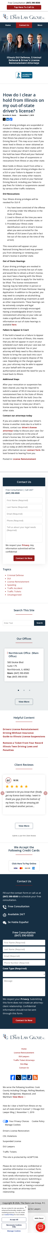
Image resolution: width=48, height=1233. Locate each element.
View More (24, 701)
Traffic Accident (14, 588)
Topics (7, 569)
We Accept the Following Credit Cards (24, 848)
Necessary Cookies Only (14, 1226)
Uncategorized (14, 594)
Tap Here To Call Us (24, 7)
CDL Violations (10, 1136)
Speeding (11, 585)
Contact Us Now (24, 558)
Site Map (24, 1064)
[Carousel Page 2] (24, 690)
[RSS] (35, 1077)
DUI (9, 578)
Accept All (14, 1220)
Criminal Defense (15, 575)
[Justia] (29, 1077)
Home (8, 25)
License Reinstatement (24, 459)
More (40, 25)
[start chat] (40, 1227)
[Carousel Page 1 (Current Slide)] (18, 690)
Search (40, 623)
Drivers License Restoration (16, 1130)
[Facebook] (12, 1077)
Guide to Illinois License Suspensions (24, 736)
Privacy (25, 545)
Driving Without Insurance (18, 732)
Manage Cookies (13, 1124)
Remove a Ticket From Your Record (23, 742)
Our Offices (24, 638)
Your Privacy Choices (19, 1121)
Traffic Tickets (14, 591)
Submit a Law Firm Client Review (24, 836)
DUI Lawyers (24, 1056)
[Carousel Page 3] (29, 690)
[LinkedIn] (24, 1077)
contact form (33, 450)
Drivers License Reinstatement (21, 729)
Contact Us (24, 25)
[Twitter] (18, 1077)
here (14, 324)
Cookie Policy (38, 1121)
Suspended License (12, 1141)
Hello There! (39, 1218)
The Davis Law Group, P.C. (33, 1203)
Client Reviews (24, 764)
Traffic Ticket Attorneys (24, 1060)
